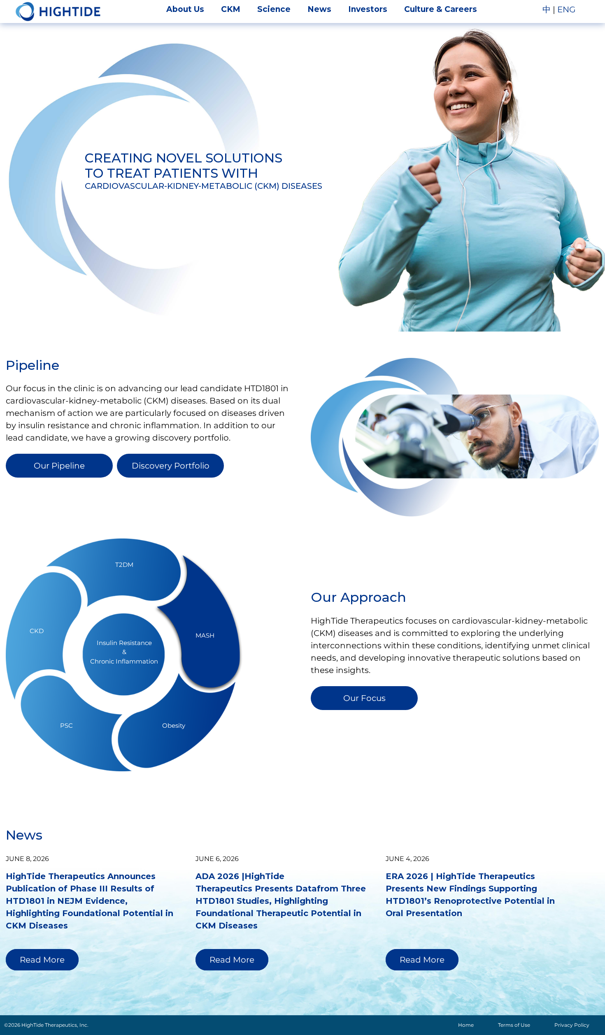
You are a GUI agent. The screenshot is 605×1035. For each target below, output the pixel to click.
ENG (566, 9)
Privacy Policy (571, 1025)
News (319, 9)
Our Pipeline (59, 466)
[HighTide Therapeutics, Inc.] (58, 11)
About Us (185, 9)
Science (274, 9)
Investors (367, 9)
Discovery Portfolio (170, 466)
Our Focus (364, 698)
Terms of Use (514, 1025)
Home (466, 1025)
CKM (230, 9)
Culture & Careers (440, 9)
